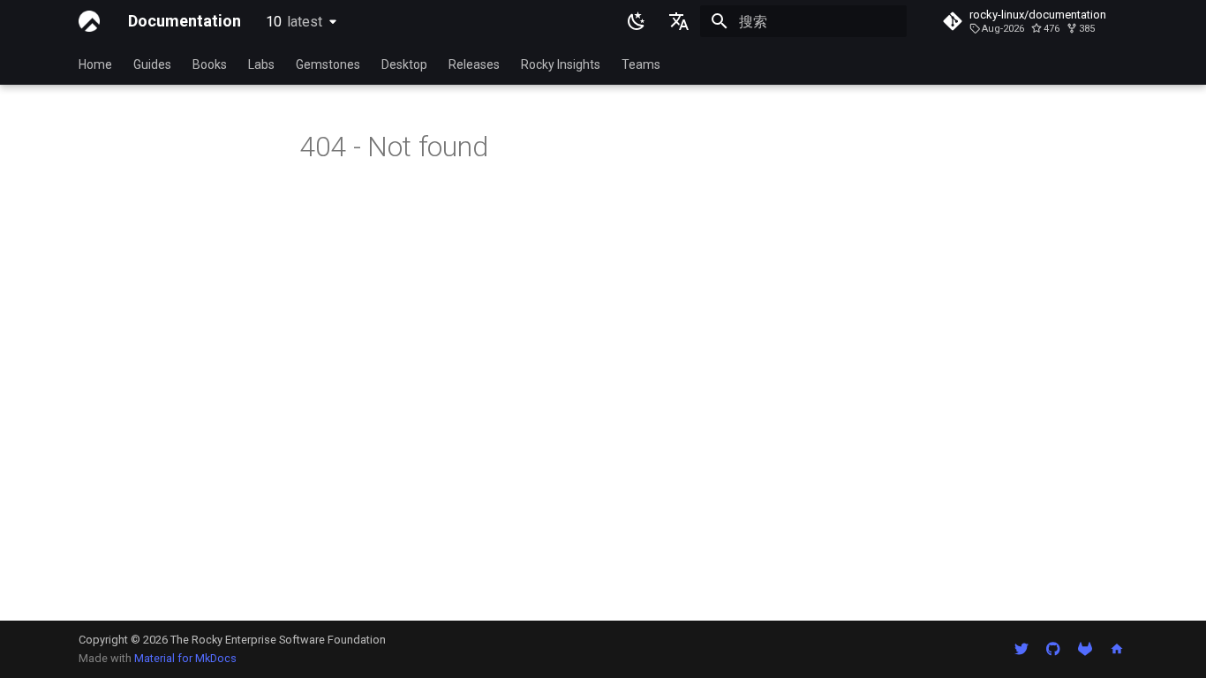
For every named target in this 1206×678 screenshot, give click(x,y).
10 (294, 21)
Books (209, 64)
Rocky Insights (560, 64)
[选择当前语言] (679, 21)
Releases (474, 64)
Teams (641, 64)
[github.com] (1053, 649)
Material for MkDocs (185, 658)
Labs (261, 64)
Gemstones (328, 64)
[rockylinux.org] (1117, 649)
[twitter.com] (1021, 649)
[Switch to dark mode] (636, 21)
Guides (152, 64)
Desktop (404, 64)
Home (95, 64)
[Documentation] (89, 21)
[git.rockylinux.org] (1085, 649)
